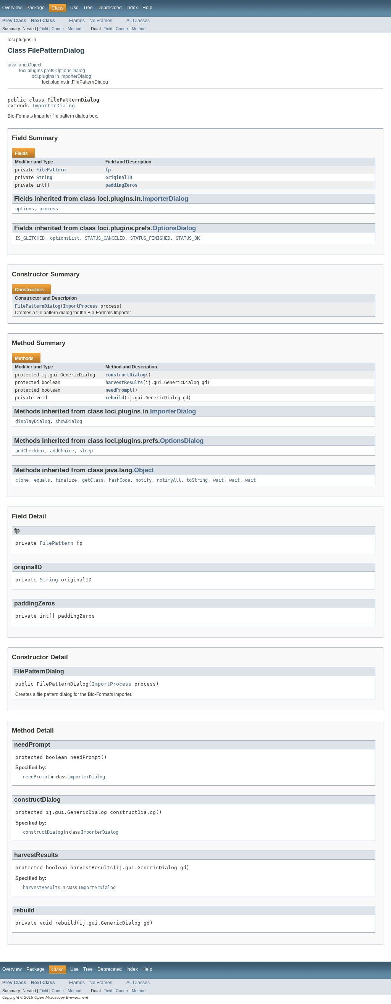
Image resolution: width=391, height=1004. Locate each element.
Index (132, 7)
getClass (92, 480)
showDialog (68, 421)
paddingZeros (121, 185)
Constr (58, 28)
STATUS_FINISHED (150, 238)
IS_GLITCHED (30, 238)
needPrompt (118, 390)
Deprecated (109, 7)
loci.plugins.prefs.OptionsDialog (52, 70)
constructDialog (125, 375)
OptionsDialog (174, 228)
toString (197, 480)
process (48, 208)
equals (42, 480)
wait (218, 480)
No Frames (100, 20)
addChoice (62, 451)
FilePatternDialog (37, 306)
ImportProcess (80, 306)
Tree (88, 7)
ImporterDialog (53, 105)
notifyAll (169, 480)
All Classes (138, 20)
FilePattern (51, 170)
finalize (66, 480)
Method (74, 28)
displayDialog (32, 421)
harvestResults (124, 382)
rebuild (114, 397)
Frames (77, 20)
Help (147, 7)
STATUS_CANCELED (105, 238)
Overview (12, 7)
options (24, 208)
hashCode (119, 480)
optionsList (64, 238)
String (44, 177)
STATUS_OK (188, 238)
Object (144, 470)
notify (144, 480)
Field (43, 28)
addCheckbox (30, 451)
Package (35, 7)
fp (108, 170)
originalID (118, 177)
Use (74, 7)
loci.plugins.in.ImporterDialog (61, 76)
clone (22, 480)
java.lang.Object (24, 65)
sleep (86, 451)
